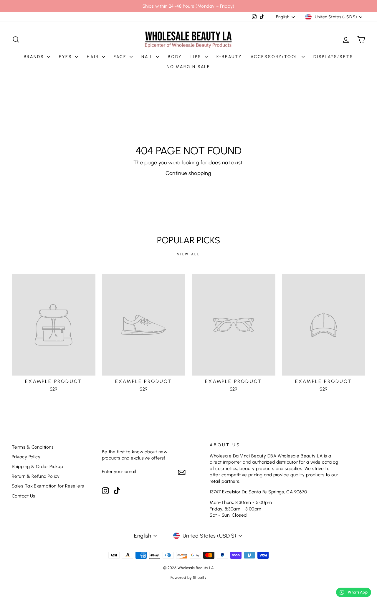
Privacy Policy (26, 456)
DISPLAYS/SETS (333, 56)
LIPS (197, 56)
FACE (121, 56)
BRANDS (35, 56)
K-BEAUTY (229, 56)
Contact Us (23, 496)
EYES (66, 56)
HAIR (93, 56)
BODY (174, 56)
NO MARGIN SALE (188, 66)
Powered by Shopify (188, 577)
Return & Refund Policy (36, 476)
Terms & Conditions (33, 447)
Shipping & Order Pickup (37, 466)
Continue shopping (188, 173)
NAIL (148, 56)
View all (188, 254)
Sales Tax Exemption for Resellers (48, 486)
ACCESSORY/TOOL (275, 56)
